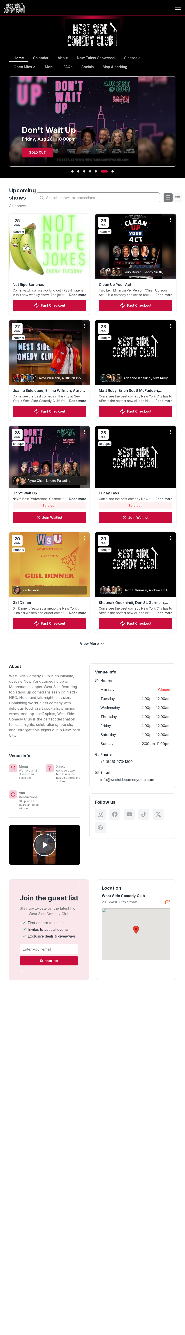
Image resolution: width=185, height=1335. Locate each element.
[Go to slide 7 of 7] (110, 171)
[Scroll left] (8, 124)
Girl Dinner (22, 602)
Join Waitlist (52, 517)
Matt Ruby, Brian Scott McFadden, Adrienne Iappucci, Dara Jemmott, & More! (131, 390)
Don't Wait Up (25, 493)
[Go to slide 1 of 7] (72, 171)
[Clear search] (155, 197)
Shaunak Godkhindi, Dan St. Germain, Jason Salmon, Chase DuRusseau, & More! (132, 602)
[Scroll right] (177, 124)
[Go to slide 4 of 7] (90, 171)
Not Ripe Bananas (28, 284)
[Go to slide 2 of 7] (78, 171)
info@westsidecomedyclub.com (127, 779)
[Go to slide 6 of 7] (102, 171)
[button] (136, 930)
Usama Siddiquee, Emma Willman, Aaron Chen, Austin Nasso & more (48, 390)
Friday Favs (109, 493)
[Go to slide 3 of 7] (84, 171)
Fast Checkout (53, 305)
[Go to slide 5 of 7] (96, 171)
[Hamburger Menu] (178, 8)
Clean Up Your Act (115, 284)
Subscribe (49, 960)
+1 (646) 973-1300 (116, 761)
